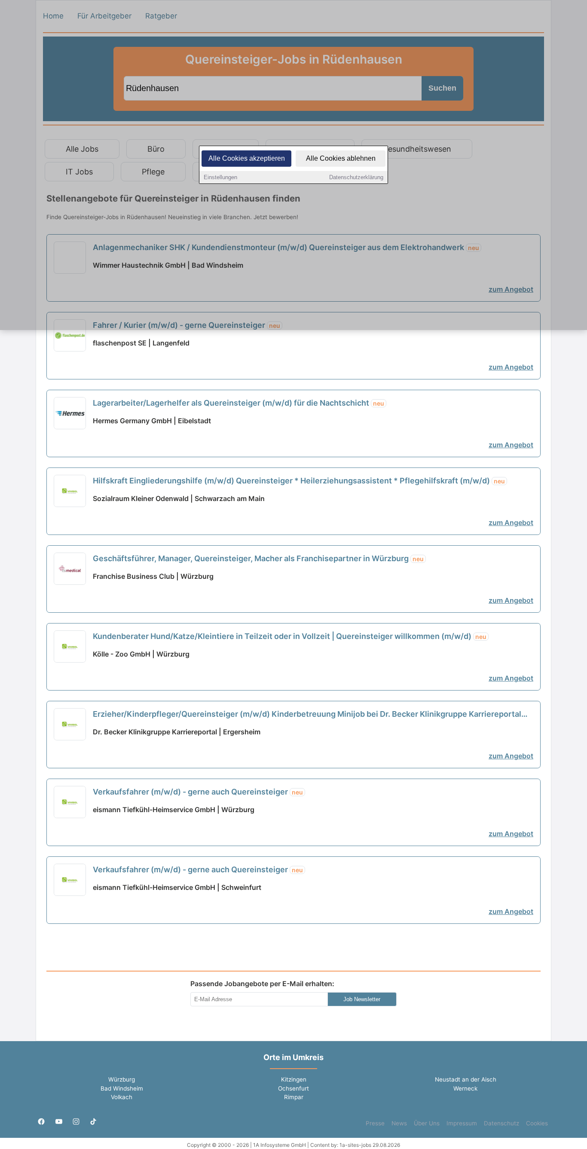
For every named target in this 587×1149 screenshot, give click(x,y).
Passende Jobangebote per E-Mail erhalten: (262, 983)
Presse (375, 1123)
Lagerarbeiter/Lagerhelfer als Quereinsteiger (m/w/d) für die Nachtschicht (238, 402)
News (399, 1123)
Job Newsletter (361, 999)
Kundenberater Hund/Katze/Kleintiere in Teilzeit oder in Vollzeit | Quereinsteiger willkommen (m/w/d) (289, 636)
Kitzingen (293, 1079)
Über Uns (427, 1123)
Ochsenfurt (293, 1088)
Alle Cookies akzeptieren (246, 158)
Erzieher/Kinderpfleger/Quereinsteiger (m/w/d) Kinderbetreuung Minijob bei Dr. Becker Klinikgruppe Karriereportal (307, 714)
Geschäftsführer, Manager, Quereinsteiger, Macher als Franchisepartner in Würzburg (258, 558)
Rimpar (293, 1097)
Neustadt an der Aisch (465, 1079)
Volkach (121, 1097)
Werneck (465, 1088)
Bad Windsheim (122, 1088)
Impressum (461, 1123)
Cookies (537, 1123)
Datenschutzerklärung (356, 177)
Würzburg (121, 1079)
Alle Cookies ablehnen (341, 158)
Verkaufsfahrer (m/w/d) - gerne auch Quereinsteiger (198, 791)
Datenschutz (501, 1123)
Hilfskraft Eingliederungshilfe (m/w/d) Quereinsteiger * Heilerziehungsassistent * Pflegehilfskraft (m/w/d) (299, 480)
